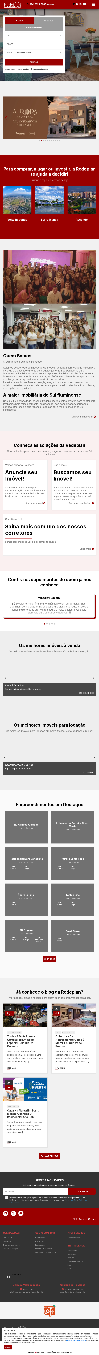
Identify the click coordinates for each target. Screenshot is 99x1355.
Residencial (7, 1238)
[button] (45, 4)
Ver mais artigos (49, 1156)
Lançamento (40, 1245)
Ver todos (49, 959)
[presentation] (5, 678)
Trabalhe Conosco (75, 1261)
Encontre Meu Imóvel (11, 1245)
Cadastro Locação (10, 1249)
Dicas (58, 1032)
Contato (71, 1258)
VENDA (19, 21)
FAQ (69, 1269)
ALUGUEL (48, 21)
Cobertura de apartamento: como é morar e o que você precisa (69, 1041)
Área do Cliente (87, 1219)
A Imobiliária (72, 1250)
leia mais (11, 1068)
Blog (69, 1265)
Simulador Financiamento (45, 1252)
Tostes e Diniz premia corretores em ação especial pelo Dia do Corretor (21, 1041)
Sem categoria (13, 1106)
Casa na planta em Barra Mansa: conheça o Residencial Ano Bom (23, 1114)
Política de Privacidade (76, 1340)
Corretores (72, 1254)
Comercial (7, 1241)
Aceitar (8, 1347)
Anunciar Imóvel (74, 1238)
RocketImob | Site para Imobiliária (59, 1353)
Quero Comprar (68, 1032)
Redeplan (16, 1274)
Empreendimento (14, 1032)
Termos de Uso (70, 1200)
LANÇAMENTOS (34, 27)
